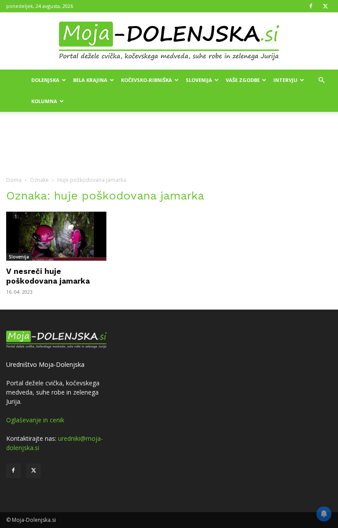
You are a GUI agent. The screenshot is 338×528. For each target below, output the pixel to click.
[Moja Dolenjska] (169, 41)
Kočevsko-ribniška (146, 80)
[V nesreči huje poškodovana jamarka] (56, 236)
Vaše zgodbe (243, 80)
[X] (325, 6)
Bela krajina (90, 80)
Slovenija (199, 80)
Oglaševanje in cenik (35, 420)
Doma (14, 180)
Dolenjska (45, 80)
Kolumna (44, 101)
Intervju (285, 80)
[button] (321, 80)
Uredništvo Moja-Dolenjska (45, 364)
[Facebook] (310, 6)
